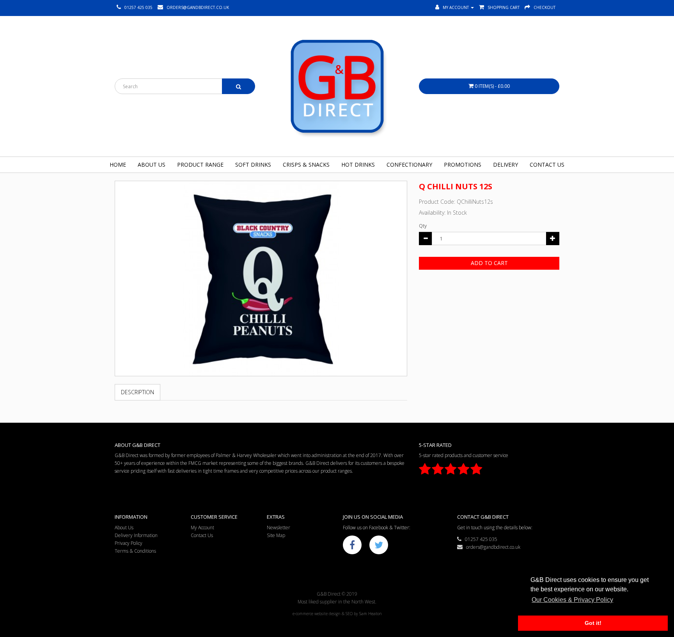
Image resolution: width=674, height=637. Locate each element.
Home (118, 164)
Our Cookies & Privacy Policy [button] (572, 599)
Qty (423, 225)
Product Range (200, 164)
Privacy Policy (128, 543)
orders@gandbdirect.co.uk (491, 547)
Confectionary (409, 164)
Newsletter (278, 527)
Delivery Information (136, 535)
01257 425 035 (479, 539)
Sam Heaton (370, 613)
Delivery (505, 164)
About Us (151, 164)
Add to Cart (489, 263)
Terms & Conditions (135, 551)
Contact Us (547, 164)
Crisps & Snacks (306, 164)
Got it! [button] (593, 623)
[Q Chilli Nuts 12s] (261, 278)
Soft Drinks (253, 164)
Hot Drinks (358, 164)
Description (137, 392)
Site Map (276, 535)
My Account (202, 527)
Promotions (462, 164)
